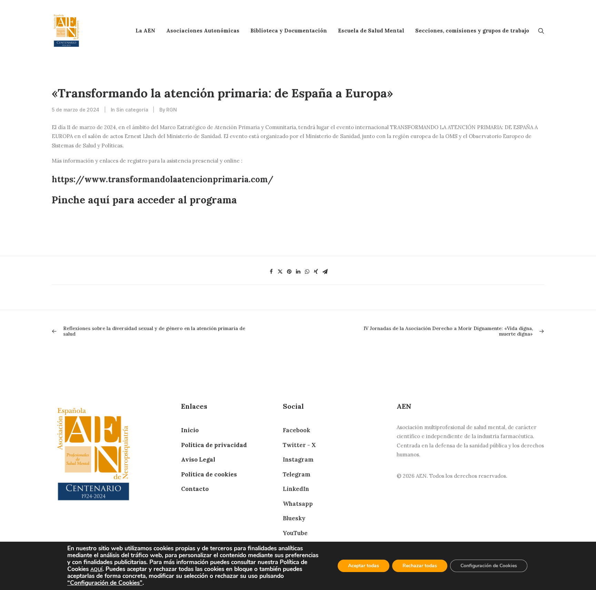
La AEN (145, 30)
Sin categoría (132, 110)
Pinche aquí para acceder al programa (144, 199)
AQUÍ (96, 569)
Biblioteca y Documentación (288, 30)
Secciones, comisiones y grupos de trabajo (472, 30)
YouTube (295, 533)
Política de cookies (209, 474)
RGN (171, 110)
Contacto (195, 489)
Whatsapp (298, 503)
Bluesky (294, 518)
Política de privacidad (214, 445)
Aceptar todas (363, 565)
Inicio (190, 430)
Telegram (296, 474)
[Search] (541, 30)
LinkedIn (296, 489)
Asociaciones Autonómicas (202, 30)
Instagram (298, 459)
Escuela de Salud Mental (371, 30)
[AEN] (66, 30)
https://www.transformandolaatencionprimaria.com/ (163, 179)
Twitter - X (299, 445)
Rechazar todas (420, 565)
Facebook (296, 430)
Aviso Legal (198, 459)
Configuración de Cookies (488, 565)
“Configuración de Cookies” (104, 583)
